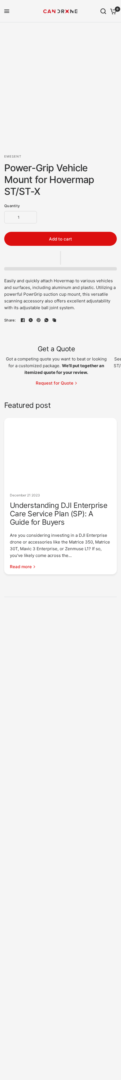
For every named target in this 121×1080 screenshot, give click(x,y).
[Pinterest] (38, 320)
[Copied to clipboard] (54, 320)
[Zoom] (113, 30)
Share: (10, 320)
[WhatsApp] (46, 320)
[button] (60, 258)
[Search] (103, 11)
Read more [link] (21, 567)
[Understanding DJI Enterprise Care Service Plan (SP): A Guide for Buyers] (60, 453)
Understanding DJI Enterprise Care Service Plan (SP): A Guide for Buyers (58, 513)
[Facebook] (22, 320)
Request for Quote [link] (54, 383)
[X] (30, 320)
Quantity (12, 205)
